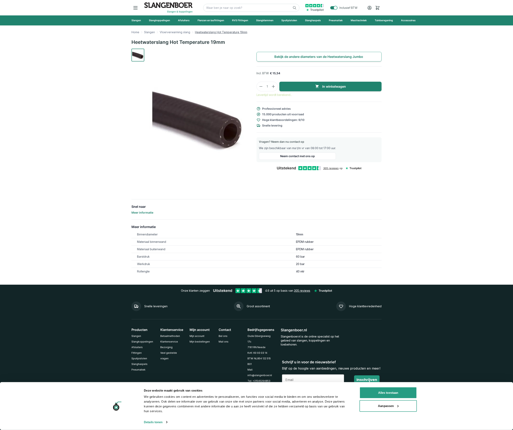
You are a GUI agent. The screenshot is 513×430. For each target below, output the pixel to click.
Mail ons (223, 341)
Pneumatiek (138, 369)
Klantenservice (169, 341)
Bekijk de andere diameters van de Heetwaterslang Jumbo (319, 57)
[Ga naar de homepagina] (168, 7)
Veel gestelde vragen (168, 355)
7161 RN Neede (256, 347)
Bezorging (166, 347)
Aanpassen (386, 405)
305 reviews (331, 168)
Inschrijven (366, 379)
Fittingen (136, 352)
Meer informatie (142, 212)
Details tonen (153, 422)
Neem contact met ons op (297, 156)
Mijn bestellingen (200, 341)
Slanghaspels (139, 364)
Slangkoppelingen (142, 341)
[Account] (370, 8)
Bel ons (223, 336)
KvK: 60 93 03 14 (257, 352)
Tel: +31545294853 (258, 380)
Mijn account (197, 336)
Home (135, 32)
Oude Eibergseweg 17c (259, 339)
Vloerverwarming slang (175, 32)
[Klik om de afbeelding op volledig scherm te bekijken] (198, 118)
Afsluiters (137, 347)
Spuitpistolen (139, 358)
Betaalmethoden (170, 336)
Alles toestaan (388, 392)
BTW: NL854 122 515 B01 (259, 361)
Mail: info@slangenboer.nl (259, 372)
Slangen (149, 32)
